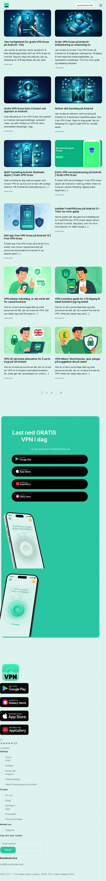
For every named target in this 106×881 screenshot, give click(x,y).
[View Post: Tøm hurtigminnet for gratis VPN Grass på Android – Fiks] (27, 23)
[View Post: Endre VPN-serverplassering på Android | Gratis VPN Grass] (78, 153)
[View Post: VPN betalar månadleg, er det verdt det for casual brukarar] (27, 280)
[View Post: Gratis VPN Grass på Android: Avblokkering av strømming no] (78, 23)
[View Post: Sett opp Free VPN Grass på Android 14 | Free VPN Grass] (27, 216)
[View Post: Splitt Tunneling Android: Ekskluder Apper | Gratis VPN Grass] (27, 153)
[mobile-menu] (99, 5)
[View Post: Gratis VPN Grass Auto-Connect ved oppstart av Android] (27, 89)
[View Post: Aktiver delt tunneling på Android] (78, 89)
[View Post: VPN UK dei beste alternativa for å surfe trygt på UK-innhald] (27, 340)
